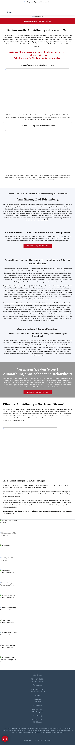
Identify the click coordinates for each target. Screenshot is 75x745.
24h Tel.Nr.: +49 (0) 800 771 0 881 (37, 246)
